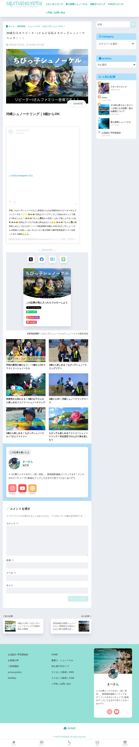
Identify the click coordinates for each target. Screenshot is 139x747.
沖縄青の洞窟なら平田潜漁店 (20, 239)
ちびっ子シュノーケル (52, 333)
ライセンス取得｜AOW (62, 678)
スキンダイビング (54, 4)
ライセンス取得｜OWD (62, 672)
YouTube (22, 493)
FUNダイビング (116, 4)
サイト (9, 585)
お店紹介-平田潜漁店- (18, 654)
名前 (10, 560)
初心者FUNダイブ (60, 666)
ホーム (14, 745)
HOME (54, 654)
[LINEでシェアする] (63, 259)
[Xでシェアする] (31, 259)
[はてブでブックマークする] (52, 259)
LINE (97, 745)
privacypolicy (15, 672)
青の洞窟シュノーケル (76, 4)
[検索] (133, 24)
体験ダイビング (97, 4)
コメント (12, 523)
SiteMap (12, 678)
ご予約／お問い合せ (55, 12)
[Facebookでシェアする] (41, 259)
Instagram (12, 493)
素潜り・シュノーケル (62, 660)
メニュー (41, 745)
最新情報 (83, 333)
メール (11, 573)
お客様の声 (13, 660)
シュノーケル (71, 333)
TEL (69, 745)
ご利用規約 (13, 666)
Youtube (125, 745)
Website (32, 493)
